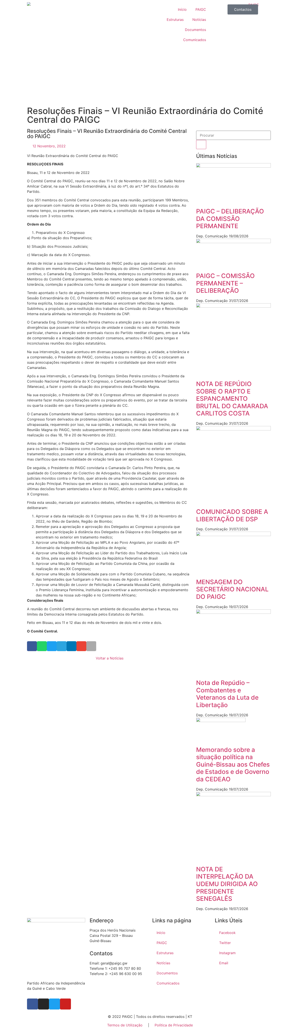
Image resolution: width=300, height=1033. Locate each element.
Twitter (225, 943)
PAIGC (200, 9)
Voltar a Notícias (109, 658)
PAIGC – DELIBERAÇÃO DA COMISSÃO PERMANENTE (230, 219)
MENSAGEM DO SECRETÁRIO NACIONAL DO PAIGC (232, 589)
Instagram (227, 953)
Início (182, 9)
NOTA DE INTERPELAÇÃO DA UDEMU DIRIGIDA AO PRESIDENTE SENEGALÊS (227, 883)
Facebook (227, 932)
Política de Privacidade (174, 1025)
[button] (32, 646)
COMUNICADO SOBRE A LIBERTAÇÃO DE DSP (232, 515)
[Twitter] (54, 1004)
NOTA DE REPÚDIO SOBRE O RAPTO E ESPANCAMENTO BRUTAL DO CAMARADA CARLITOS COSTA (232, 398)
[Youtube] (65, 1004)
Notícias (199, 19)
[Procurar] (201, 144)
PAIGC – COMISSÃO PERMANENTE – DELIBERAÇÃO (225, 283)
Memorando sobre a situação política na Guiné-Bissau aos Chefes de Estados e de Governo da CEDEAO (233, 764)
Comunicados (194, 40)
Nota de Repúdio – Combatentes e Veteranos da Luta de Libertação (227, 694)
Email (223, 963)
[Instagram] (43, 1004)
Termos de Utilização (125, 1025)
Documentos (195, 29)
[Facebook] (32, 1004)
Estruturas (175, 19)
